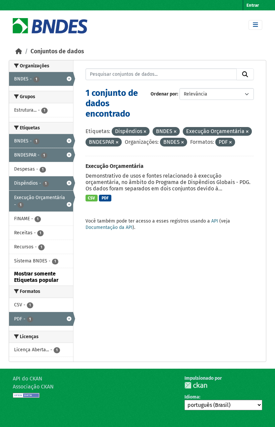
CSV (91, 198)
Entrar (252, 5)
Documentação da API (109, 227)
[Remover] (145, 132)
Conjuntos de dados (57, 51)
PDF (105, 198)
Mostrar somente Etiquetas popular (36, 276)
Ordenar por (164, 94)
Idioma (191, 397)
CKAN (195, 385)
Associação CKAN (33, 386)
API (214, 221)
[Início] (18, 51)
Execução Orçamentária (115, 166)
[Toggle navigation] (255, 25)
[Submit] (245, 74)
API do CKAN (27, 378)
